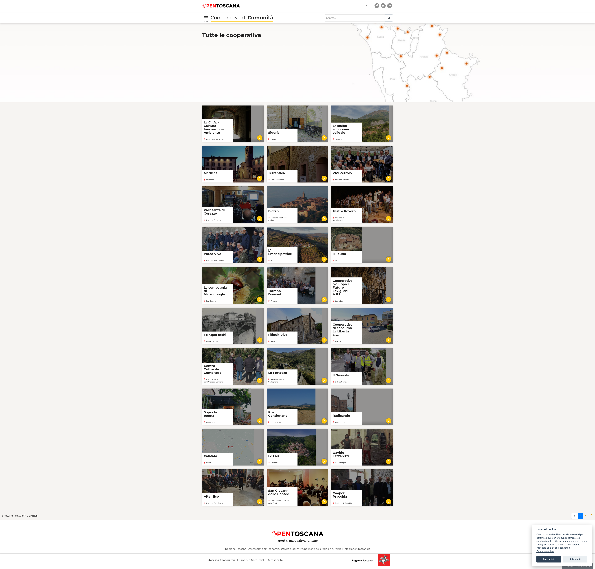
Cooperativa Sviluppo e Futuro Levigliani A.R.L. (343, 287)
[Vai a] (389, 5)
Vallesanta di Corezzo (214, 211)
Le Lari (273, 456)
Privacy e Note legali (251, 560)
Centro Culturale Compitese (213, 369)
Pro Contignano (277, 413)
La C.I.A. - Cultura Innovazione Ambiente (214, 127)
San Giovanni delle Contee (278, 492)
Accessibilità (275, 560)
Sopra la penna (210, 413)
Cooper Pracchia (340, 494)
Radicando (341, 415)
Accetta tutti (549, 559)
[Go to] (221, 5)
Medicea (211, 173)
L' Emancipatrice (280, 252)
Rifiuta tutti (575, 559)
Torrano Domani (274, 292)
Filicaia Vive (278, 335)
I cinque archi (215, 335)
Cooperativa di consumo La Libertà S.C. (343, 330)
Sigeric (274, 132)
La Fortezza (277, 373)
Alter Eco (211, 496)
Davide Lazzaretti (341, 454)
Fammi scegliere (545, 551)
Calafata (210, 456)
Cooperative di (242, 18)
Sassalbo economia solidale (341, 129)
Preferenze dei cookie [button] (577, 566)
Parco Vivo (212, 254)
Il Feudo (339, 254)
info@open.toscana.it (357, 548)
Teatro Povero (344, 211)
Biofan (273, 211)
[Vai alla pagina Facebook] (377, 5)
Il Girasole (341, 375)
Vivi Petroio (342, 173)
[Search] (388, 18)
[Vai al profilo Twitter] (383, 5)
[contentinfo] (297, 544)
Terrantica (276, 173)
